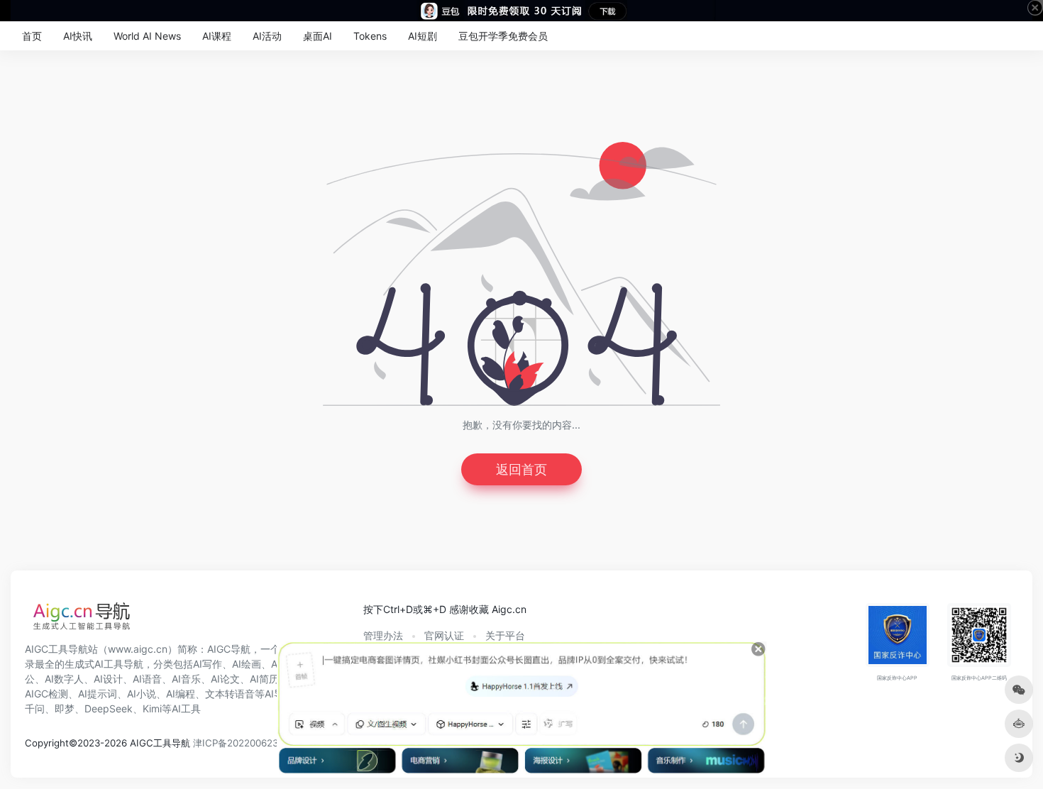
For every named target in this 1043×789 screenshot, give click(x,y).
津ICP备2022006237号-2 (248, 743)
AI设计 (108, 679)
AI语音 (147, 679)
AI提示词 (97, 694)
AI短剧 (422, 36)
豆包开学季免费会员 (503, 36)
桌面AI (317, 36)
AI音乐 (186, 679)
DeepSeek (108, 708)
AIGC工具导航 (56, 649)
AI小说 (141, 694)
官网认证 (444, 635)
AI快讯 (77, 36)
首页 (32, 36)
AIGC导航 (228, 649)
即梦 (64, 708)
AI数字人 (64, 679)
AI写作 (207, 664)
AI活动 (267, 36)
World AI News (147, 36)
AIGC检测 (46, 694)
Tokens (370, 36)
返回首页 (521, 469)
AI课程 (216, 36)
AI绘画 (246, 664)
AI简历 (264, 679)
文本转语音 (230, 694)
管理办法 (383, 635)
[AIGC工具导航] (81, 620)
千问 (35, 708)
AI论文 (225, 679)
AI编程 (180, 694)
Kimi (152, 708)
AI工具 (186, 708)
